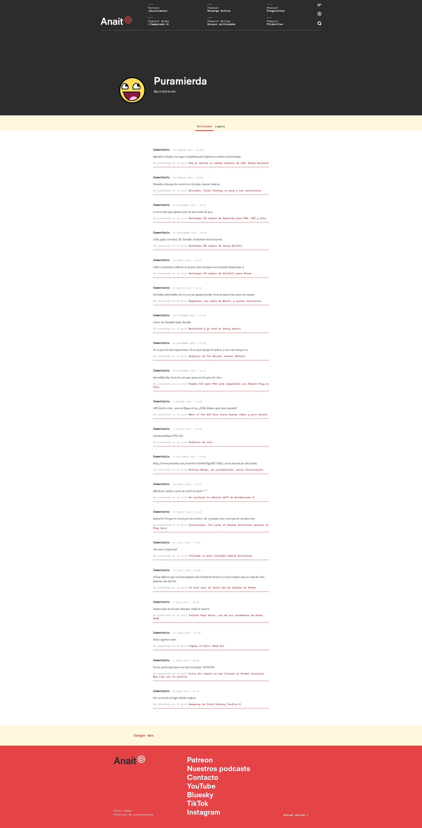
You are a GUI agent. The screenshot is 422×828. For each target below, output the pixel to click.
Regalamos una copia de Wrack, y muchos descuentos (225, 301)
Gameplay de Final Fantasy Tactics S (215, 704)
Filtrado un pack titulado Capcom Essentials (221, 555)
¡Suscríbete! (158, 10)
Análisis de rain (200, 442)
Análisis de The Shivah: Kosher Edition (217, 356)
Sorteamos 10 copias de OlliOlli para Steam (220, 273)
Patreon (200, 759)
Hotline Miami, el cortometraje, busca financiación (226, 469)
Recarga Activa (218, 10)
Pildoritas (275, 24)
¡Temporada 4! (158, 24)
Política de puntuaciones (133, 814)
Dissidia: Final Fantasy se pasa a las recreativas (225, 190)
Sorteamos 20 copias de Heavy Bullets (215, 245)
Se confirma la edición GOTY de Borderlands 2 (221, 497)
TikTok (197, 803)
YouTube (201, 785)
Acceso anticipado (221, 24)
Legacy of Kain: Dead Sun (206, 646)
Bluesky (200, 794)
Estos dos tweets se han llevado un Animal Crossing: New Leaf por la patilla (208, 675)
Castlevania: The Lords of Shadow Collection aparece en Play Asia (211, 526)
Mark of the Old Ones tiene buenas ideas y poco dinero (228, 414)
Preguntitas (276, 10)
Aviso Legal (123, 811)
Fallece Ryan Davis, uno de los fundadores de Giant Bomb (208, 616)
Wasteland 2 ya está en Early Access (215, 328)
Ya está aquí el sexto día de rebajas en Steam (222, 587)
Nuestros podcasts (218, 768)
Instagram (203, 811)
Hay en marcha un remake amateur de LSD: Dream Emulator (229, 163)
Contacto (202, 777)
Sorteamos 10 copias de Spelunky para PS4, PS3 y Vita (227, 218)
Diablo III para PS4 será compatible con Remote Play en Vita (211, 385)
